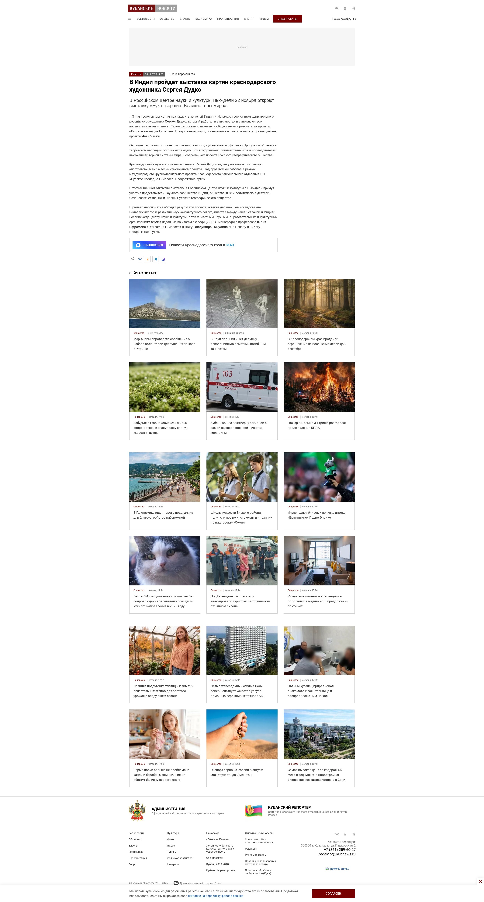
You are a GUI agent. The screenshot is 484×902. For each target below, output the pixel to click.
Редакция (251, 848)
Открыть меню (130, 19)
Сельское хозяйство (179, 858)
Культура (136, 74)
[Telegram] (155, 259)
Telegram (353, 8)
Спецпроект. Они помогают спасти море (259, 841)
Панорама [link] (139, 417)
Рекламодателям (255, 854)
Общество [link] (138, 333)
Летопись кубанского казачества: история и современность (220, 848)
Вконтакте (336, 8)
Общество (167, 18)
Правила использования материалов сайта (260, 863)
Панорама (212, 833)
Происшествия (228, 18)
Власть (185, 18)
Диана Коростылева (182, 74)
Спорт (248, 18)
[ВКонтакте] (140, 259)
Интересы (173, 864)
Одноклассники (345, 8)
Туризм (263, 18)
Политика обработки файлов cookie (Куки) (258, 872)
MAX (230, 245)
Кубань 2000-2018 (217, 864)
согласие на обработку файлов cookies (215, 896)
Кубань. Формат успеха (220, 870)
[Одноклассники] (148, 259)
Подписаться (153, 245)
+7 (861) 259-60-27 (340, 849)
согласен (333, 893)
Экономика (203, 18)
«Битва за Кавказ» (218, 839)
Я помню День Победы (259, 833)
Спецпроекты (287, 18)
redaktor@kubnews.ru (337, 854)
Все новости (146, 18)
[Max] (163, 259)
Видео (171, 845)
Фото (170, 839)
